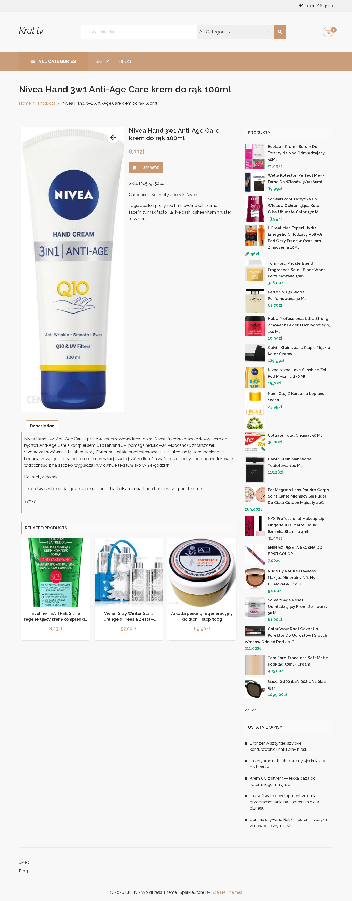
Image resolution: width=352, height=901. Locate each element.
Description (42, 426)
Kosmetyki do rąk (168, 194)
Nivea (191, 194)
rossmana (138, 218)
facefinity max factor (148, 212)
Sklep (102, 61)
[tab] (42, 426)
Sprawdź (151, 168)
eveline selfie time (200, 205)
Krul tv (31, 30)
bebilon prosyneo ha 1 (161, 205)
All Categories (56, 61)
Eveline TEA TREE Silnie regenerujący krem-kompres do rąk (55, 619)
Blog (125, 61)
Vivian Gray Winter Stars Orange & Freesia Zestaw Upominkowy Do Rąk (128, 619)
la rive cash (180, 212)
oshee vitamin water (211, 212)
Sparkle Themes (226, 892)
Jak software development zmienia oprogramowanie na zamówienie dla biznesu (284, 802)
